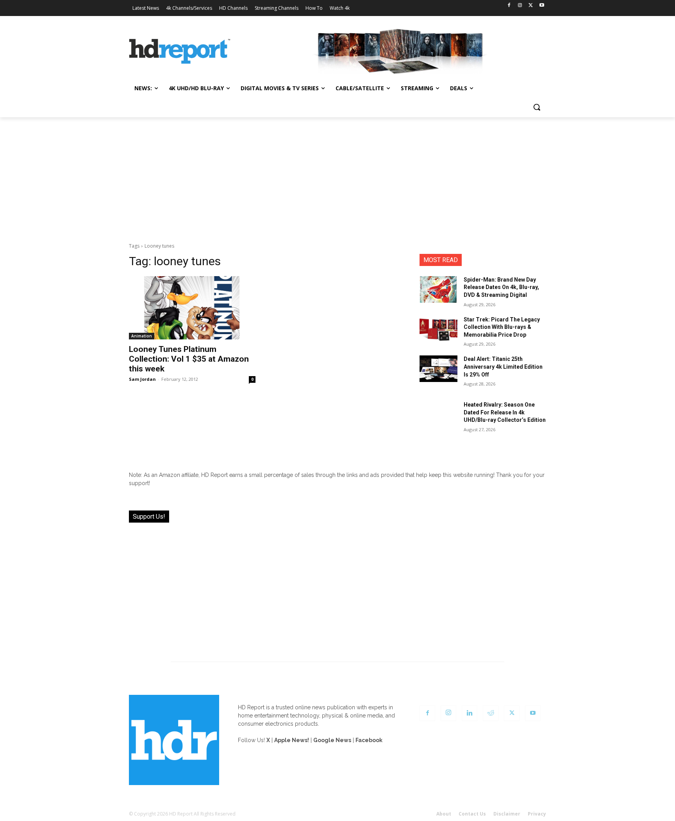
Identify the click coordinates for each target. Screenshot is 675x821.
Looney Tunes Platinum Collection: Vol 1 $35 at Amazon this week (189, 358)
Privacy (537, 813)
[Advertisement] (337, 175)
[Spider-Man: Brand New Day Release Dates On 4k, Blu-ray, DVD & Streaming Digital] (438, 289)
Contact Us (472, 813)
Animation (141, 336)
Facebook (368, 740)
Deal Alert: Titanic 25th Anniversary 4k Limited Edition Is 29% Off (503, 366)
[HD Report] (179, 51)
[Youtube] (541, 5)
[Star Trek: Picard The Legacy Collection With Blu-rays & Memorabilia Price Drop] (438, 329)
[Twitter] (530, 5)
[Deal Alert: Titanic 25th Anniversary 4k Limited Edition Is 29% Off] (438, 368)
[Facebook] (509, 5)
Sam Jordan (142, 379)
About (443, 813)
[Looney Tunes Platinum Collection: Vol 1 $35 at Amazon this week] (192, 307)
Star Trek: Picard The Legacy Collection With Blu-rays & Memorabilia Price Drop (502, 327)
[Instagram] (520, 5)
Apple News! (291, 740)
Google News (332, 740)
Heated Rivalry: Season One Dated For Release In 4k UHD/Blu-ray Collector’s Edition (505, 412)
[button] (536, 107)
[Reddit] (490, 713)
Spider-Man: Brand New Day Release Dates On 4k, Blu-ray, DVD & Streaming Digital (501, 287)
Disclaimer (506, 813)
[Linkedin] (469, 713)
